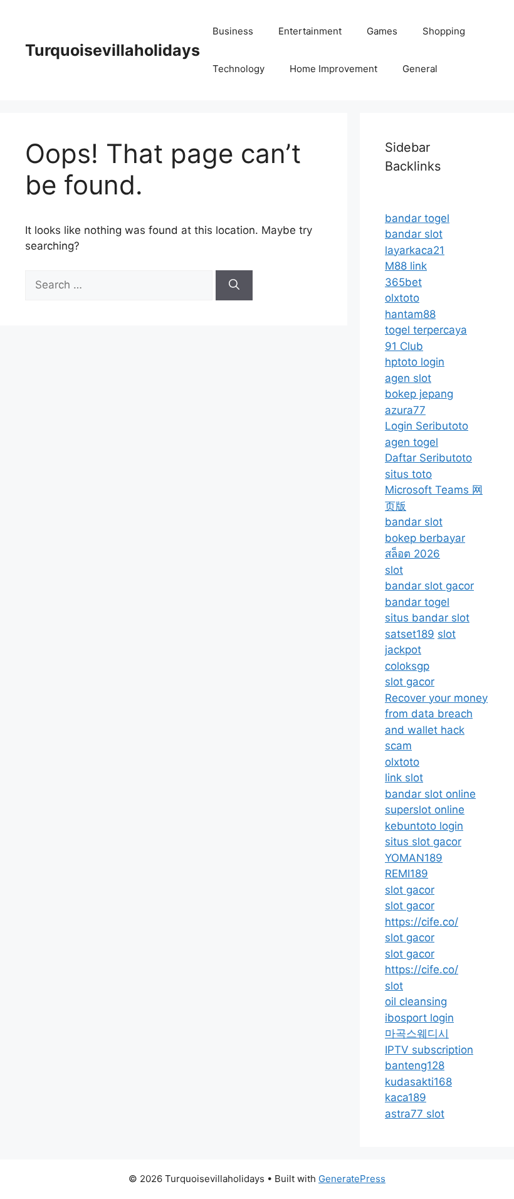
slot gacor (409, 681)
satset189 (409, 634)
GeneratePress (352, 1179)
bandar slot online (430, 794)
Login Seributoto (426, 426)
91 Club (404, 346)
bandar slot (414, 234)
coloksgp (407, 666)
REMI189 (406, 873)
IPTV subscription (429, 1049)
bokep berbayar (425, 538)
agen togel (411, 442)
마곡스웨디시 (417, 1033)
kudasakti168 (418, 1081)
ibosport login (419, 1017)
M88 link (406, 266)
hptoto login (414, 362)
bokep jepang (419, 394)
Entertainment (310, 31)
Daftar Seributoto (428, 458)
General (420, 69)
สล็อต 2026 (412, 553)
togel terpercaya (426, 330)
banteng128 (414, 1065)
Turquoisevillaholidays (112, 50)
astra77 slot (414, 1113)
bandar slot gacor (429, 585)
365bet (403, 282)
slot (394, 570)
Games (382, 31)
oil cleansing (416, 1001)
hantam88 (410, 314)
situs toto (408, 474)
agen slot (408, 378)
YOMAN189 (414, 858)
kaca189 (405, 1097)
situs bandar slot (427, 617)
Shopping (443, 31)
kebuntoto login (424, 826)
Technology (238, 69)
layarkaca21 (414, 250)
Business (232, 31)
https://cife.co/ (421, 922)
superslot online (424, 809)
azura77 (405, 410)
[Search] (234, 285)
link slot (404, 777)
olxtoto (402, 298)
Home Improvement (333, 69)
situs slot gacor (423, 841)
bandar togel (417, 218)
